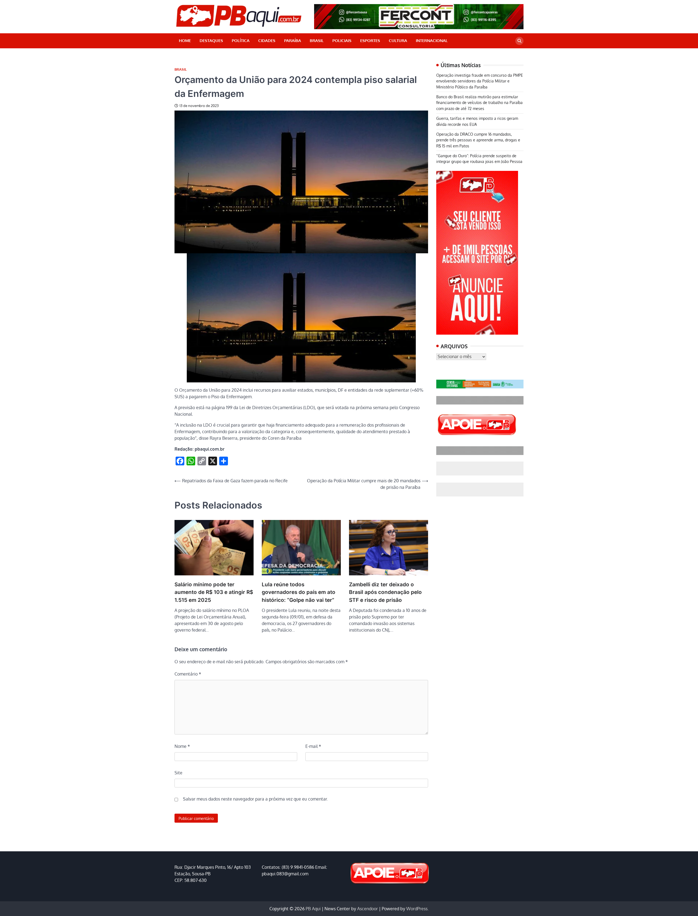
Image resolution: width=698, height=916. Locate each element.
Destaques (211, 40)
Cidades (266, 40)
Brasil (317, 40)
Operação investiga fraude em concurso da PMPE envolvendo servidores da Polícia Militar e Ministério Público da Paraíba (479, 81)
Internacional (432, 40)
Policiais (341, 40)
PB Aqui (313, 908)
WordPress (417, 908)
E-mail (313, 746)
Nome (182, 746)
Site (178, 772)
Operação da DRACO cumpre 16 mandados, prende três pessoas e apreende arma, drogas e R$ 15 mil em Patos (478, 140)
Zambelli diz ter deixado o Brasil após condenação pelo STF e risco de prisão (385, 592)
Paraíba (292, 40)
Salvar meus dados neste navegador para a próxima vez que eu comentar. (255, 799)
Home (185, 40)
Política (240, 40)
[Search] (519, 41)
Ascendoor (367, 908)
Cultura (398, 40)
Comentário (187, 674)
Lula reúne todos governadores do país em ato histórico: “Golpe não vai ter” (298, 592)
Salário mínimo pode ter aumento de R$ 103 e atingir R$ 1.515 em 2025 (213, 592)
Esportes (370, 40)
